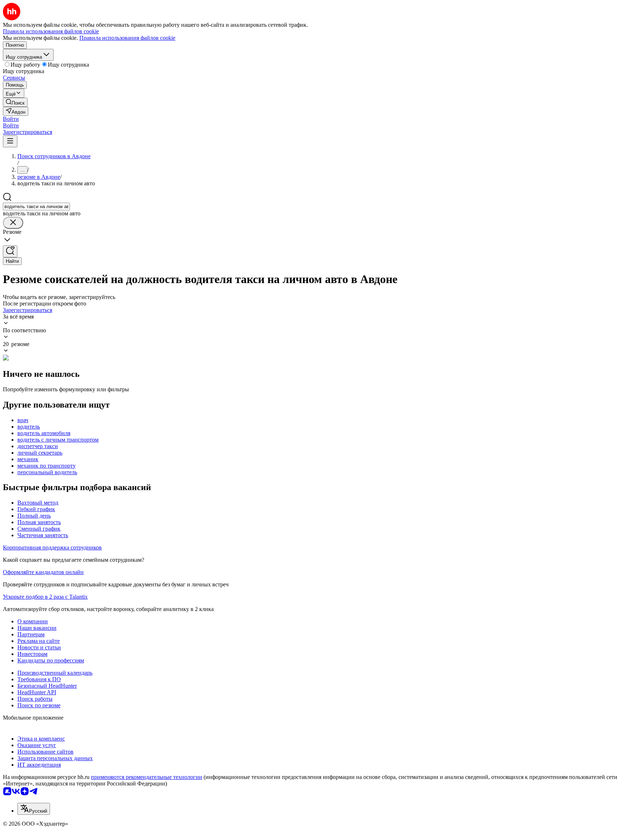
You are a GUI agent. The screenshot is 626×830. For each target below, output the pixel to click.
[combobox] (36, 206)
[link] (15, 102)
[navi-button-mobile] (10, 141)
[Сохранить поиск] (10, 251)
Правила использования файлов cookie (127, 38)
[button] (11, 119)
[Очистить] (13, 223)
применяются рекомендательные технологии (146, 777)
